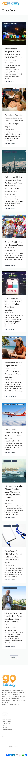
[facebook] (2, 736)
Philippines (15, 337)
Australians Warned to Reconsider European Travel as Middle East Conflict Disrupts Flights (14, 121)
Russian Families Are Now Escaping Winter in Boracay (14, 245)
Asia (13, 404)
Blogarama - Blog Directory (10, 704)
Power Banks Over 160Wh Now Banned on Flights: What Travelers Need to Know (13, 557)
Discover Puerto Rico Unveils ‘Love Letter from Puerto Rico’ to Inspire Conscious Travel (13, 619)
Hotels (5, 715)
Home (4, 710)
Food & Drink (7, 721)
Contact (5, 727)
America (6, 23)
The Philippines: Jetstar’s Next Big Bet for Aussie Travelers (14, 433)
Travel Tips (6, 723)
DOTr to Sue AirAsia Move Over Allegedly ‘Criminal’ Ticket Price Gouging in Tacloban (14, 304)
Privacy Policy (7, 729)
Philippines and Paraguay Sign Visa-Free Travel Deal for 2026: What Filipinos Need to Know (13, 54)
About (5, 725)
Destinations (19, 404)
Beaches (5, 717)
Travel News (13, 23)
